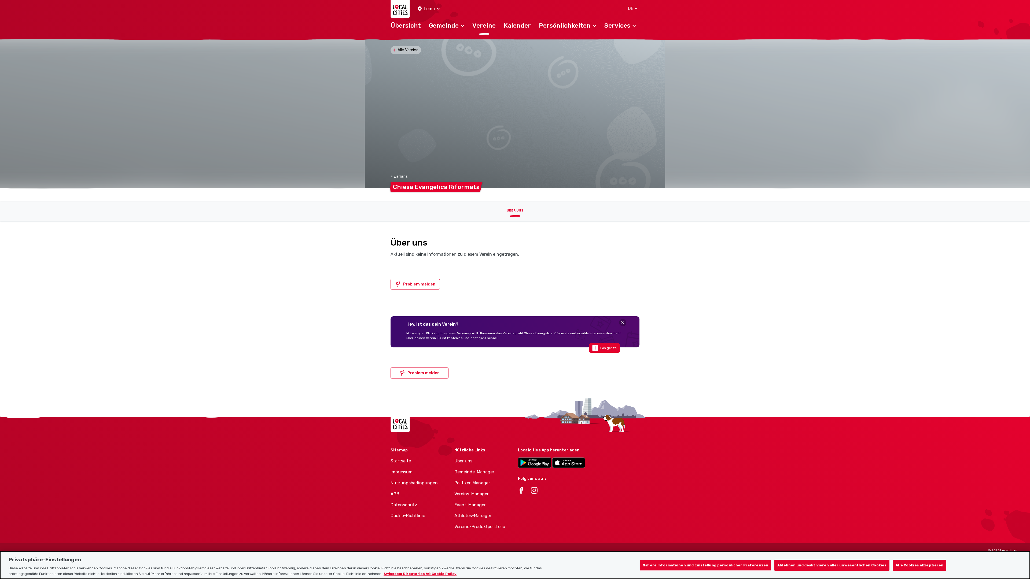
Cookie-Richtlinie (408, 515)
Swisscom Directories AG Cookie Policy (420, 573)
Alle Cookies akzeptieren (919, 565)
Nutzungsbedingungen (414, 482)
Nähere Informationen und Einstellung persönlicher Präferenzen (705, 565)
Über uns (515, 210)
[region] (515, 565)
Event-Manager (470, 504)
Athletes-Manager (472, 515)
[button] (429, 9)
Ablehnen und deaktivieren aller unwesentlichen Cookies (831, 565)
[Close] (622, 322)
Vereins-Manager (471, 493)
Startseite (401, 460)
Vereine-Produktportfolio (479, 526)
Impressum (402, 471)
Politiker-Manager (472, 482)
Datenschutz (404, 504)
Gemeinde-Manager (474, 471)
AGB (395, 493)
